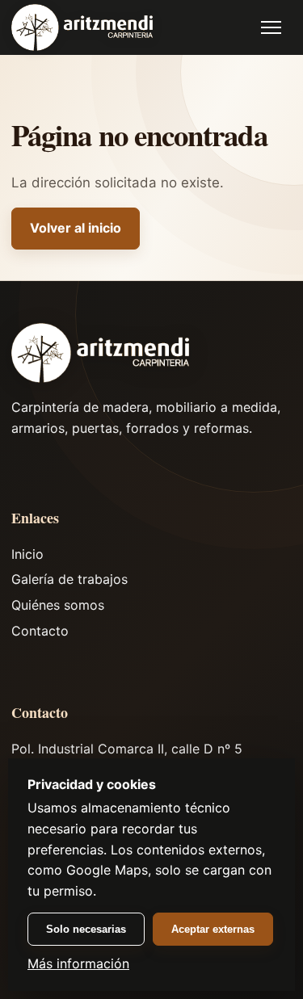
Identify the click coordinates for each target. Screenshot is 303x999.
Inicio (27, 554)
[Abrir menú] (271, 27)
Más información (78, 963)
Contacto (40, 631)
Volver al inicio (75, 228)
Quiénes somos (57, 605)
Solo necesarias (86, 929)
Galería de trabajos (69, 579)
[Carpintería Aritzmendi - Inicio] (82, 28)
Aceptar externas (213, 929)
